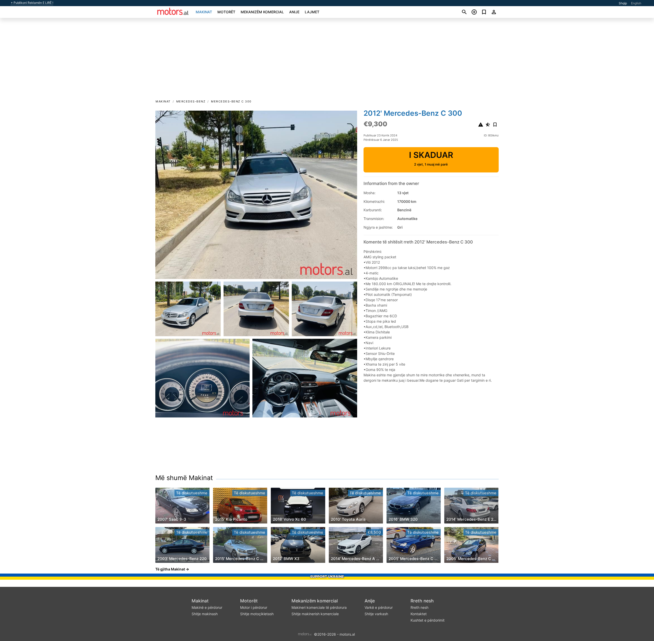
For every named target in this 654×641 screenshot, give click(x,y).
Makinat (204, 12)
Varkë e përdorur (379, 607)
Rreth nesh (422, 600)
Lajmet (312, 12)
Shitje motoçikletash (257, 614)
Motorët (226, 12)
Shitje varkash (376, 614)
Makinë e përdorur (207, 607)
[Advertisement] (327, 60)
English (636, 3)
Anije (294, 12)
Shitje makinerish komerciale (315, 614)
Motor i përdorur (253, 607)
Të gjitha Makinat (170, 569)
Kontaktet (419, 614)
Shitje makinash (205, 614)
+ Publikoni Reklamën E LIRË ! (32, 3)
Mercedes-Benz (191, 101)
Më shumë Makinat (184, 478)
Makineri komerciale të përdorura (319, 607)
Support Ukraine (327, 576)
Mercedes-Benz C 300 (231, 101)
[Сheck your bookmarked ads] (484, 12)
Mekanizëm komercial (262, 12)
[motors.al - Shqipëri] (305, 634)
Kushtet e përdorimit (428, 620)
